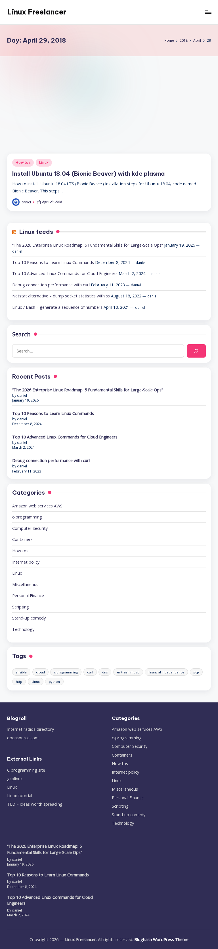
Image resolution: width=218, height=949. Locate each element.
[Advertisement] (109, 98)
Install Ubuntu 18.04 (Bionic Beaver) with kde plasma (88, 173)
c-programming (27, 517)
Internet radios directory (30, 729)
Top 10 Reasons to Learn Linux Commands (53, 262)
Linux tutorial (19, 795)
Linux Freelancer (36, 11)
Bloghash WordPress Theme (161, 939)
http (19, 681)
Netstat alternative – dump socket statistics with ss (61, 296)
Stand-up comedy (29, 618)
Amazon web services (37, 506)
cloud (40, 672)
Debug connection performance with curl (51, 284)
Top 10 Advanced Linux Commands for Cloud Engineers (65, 273)
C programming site (26, 770)
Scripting (20, 607)
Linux (44, 162)
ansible (21, 672)
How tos (23, 162)
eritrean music (128, 672)
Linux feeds (36, 231)
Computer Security (30, 528)
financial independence (166, 672)
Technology (23, 629)
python (54, 681)
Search (21, 334)
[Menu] (208, 12)
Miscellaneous (25, 584)
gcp (196, 672)
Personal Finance (28, 595)
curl (90, 672)
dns (105, 672)
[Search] (196, 351)
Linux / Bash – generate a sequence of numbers (57, 307)
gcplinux (15, 778)
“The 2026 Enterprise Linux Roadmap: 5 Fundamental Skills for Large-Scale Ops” (87, 245)
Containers (22, 539)
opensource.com (23, 737)
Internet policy (25, 562)
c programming (66, 672)
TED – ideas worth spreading (34, 804)
